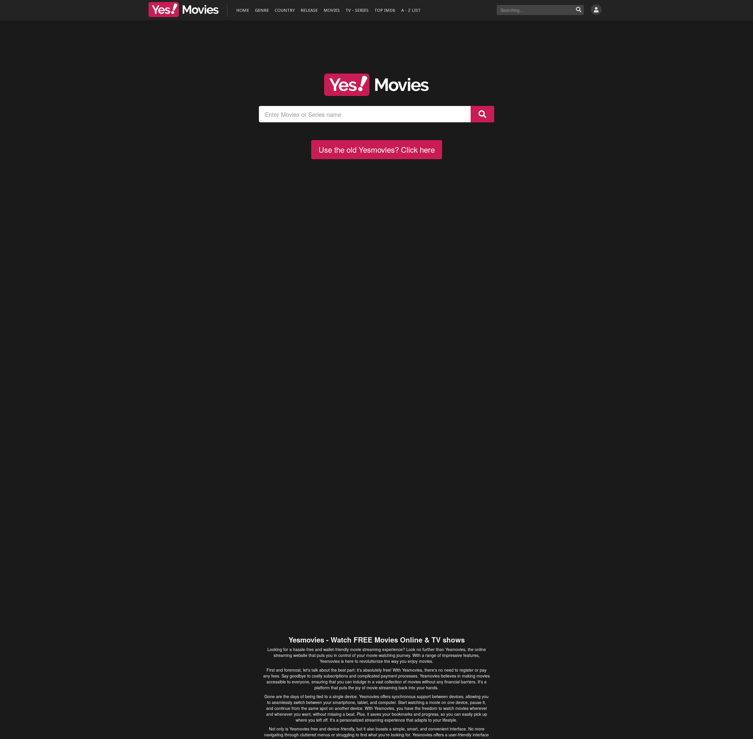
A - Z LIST (411, 10)
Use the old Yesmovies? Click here (377, 149)
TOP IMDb (384, 10)
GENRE (262, 10)
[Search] (579, 10)
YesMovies (184, 9)
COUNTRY (285, 10)
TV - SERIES (357, 10)
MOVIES (332, 10)
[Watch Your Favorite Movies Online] (376, 85)
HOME (242, 10)
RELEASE (309, 10)
